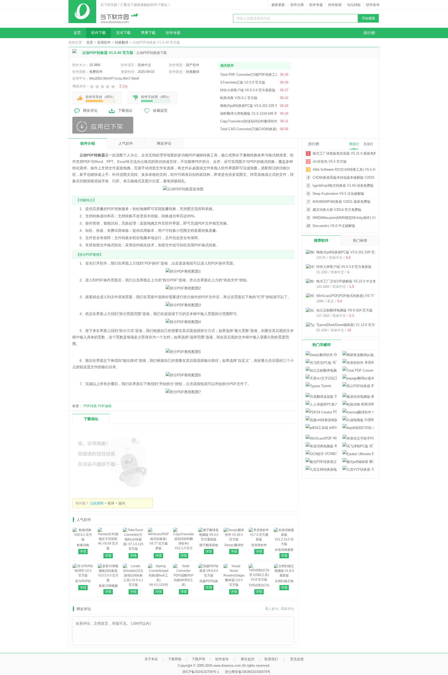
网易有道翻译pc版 (358, 355)
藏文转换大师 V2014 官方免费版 (337, 210)
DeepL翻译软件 (335, 355)
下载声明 (198, 659)
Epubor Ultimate (372, 454)
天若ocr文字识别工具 (321, 378)
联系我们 (271, 659)
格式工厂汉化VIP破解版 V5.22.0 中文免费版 (349, 281)
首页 (77, 33)
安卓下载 (123, 33)
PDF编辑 (104, 406)
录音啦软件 (368, 362)
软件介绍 (87, 143)
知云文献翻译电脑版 (321, 370)
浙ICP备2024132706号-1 (200, 672)
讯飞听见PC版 (334, 362)
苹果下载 (148, 33)
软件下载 (98, 33)
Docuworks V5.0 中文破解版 (334, 226)
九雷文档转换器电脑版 (321, 469)
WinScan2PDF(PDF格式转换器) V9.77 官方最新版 (354, 296)
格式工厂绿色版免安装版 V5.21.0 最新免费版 (344, 153)
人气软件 (125, 143)
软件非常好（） (101, 97)
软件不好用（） (156, 97)
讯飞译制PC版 (371, 446)
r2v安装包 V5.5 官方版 (330, 161)
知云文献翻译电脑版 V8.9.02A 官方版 (344, 310)
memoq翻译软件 (372, 412)
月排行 (368, 144)
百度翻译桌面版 (335, 396)
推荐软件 (321, 240)
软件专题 (316, 5)
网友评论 (90, 110)
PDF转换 (90, 406)
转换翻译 (121, 42)
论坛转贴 (354, 5)
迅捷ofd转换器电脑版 (321, 420)
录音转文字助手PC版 (358, 438)
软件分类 (297, 5)
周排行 (354, 144)
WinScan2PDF (334, 438)
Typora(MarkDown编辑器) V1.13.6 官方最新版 (350, 325)
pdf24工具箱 (332, 427)
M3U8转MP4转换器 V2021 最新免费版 (341, 202)
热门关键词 (321, 345)
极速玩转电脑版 (372, 396)
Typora (325, 386)
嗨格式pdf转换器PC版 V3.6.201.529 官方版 (348, 252)
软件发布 (373, 5)
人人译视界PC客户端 (321, 404)
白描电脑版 (368, 420)
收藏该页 (160, 110)
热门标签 (360, 240)
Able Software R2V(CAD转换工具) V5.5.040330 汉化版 (344, 169)
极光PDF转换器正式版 (321, 462)
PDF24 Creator (334, 412)
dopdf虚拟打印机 (373, 427)
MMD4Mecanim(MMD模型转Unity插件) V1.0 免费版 (344, 218)
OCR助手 (330, 454)
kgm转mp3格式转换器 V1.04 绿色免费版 (343, 185)
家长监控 (247, 659)
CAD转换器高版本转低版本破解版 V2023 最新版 (344, 177)
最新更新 (278, 5)
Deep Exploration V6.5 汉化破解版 (338, 194)
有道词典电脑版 (335, 446)
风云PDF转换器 (372, 386)
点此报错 (96, 503)
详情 (83, 551)
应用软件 (104, 42)
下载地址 (125, 110)
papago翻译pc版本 (358, 378)
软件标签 (335, 5)
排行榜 (369, 33)
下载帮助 (174, 659)
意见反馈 (297, 659)
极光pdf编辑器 (371, 461)
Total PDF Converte (358, 370)
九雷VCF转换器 (372, 469)
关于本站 (151, 659)
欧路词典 (367, 404)
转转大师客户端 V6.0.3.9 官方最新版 (344, 267)
